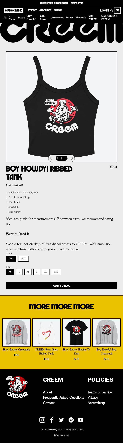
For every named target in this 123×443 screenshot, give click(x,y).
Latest (31, 10)
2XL (56, 272)
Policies (100, 379)
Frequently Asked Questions (63, 397)
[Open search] (111, 10)
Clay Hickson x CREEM (109, 18)
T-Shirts (12, 18)
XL (45, 272)
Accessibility (96, 403)
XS (10, 272)
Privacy (93, 397)
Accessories (57, 18)
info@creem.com (61, 435)
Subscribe (13, 10)
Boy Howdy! (31, 18)
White (23, 259)
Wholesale (81, 18)
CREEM (53, 379)
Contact (49, 403)
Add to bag (61, 285)
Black (11, 259)
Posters (69, 18)
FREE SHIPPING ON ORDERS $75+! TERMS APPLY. (61, 2)
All (5, 18)
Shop (58, 10)
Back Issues (43, 18)
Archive (45, 10)
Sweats (21, 18)
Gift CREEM (93, 18)
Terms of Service (100, 392)
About (47, 392)
